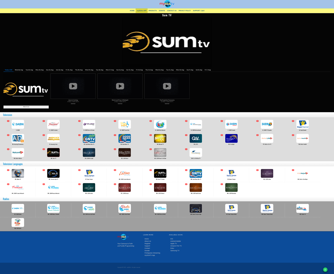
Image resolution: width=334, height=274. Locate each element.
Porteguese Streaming (152, 253)
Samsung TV (174, 250)
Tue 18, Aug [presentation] (99, 70)
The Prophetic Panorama (167, 100)
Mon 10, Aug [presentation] (180, 70)
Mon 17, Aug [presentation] (110, 70)
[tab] (8, 70)
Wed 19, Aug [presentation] (89, 70)
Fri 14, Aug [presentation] (139, 70)
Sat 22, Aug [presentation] (59, 70)
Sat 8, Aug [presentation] (199, 70)
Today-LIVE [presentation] (8, 70)
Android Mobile (175, 241)
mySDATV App (150, 255)
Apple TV (173, 243)
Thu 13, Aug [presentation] (149, 70)
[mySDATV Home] (167, 3)
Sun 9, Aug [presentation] (190, 70)
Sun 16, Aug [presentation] (120, 70)
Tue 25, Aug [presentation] (29, 70)
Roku (172, 248)
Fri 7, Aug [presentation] (208, 70)
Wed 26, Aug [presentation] (19, 70)
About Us (148, 241)
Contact (147, 248)
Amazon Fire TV (176, 246)
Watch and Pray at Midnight (120, 100)
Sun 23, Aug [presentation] (49, 70)
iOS (171, 239)
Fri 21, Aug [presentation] (69, 70)
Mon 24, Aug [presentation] (39, 70)
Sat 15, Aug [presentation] (129, 70)
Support (147, 246)
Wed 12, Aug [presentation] (159, 70)
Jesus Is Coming (73, 100)
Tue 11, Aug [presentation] (170, 70)
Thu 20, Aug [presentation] (79, 70)
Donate (147, 250)
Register (147, 243)
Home (147, 239)
